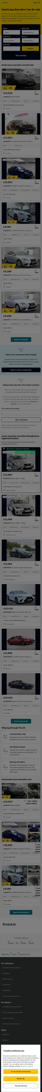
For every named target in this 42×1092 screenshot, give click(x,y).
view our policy (28, 1066)
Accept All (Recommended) (20, 1071)
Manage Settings (21, 1086)
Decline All (21, 1078)
